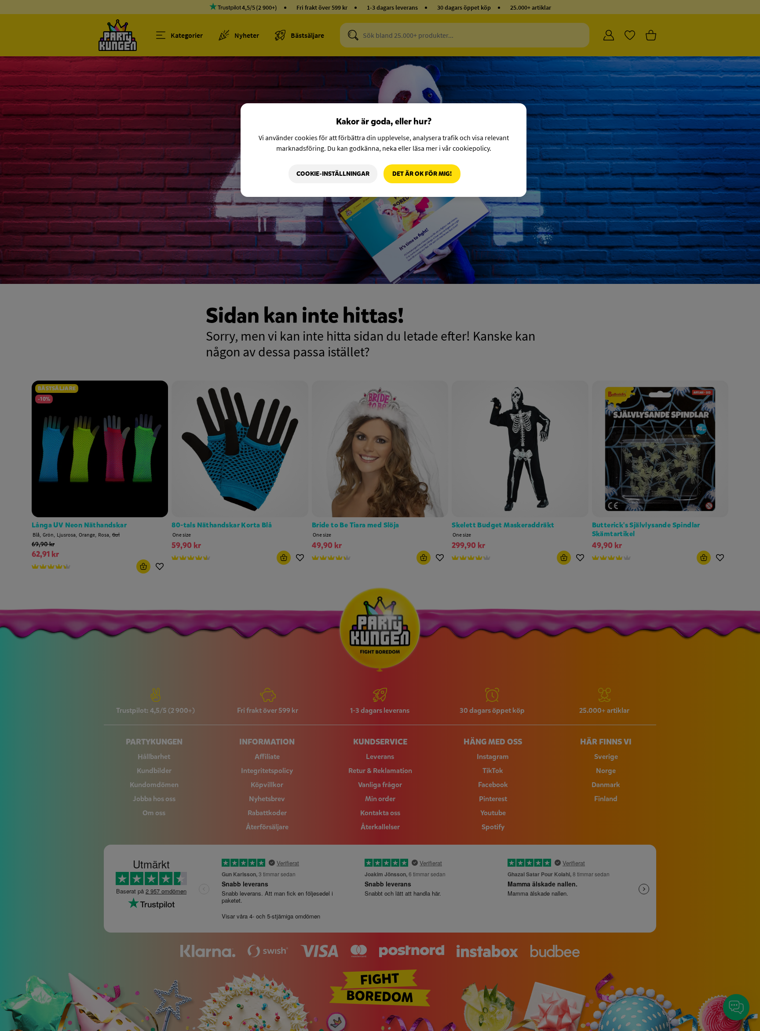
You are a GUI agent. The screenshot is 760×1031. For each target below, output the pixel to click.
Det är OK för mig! (422, 174)
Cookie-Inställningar (332, 174)
